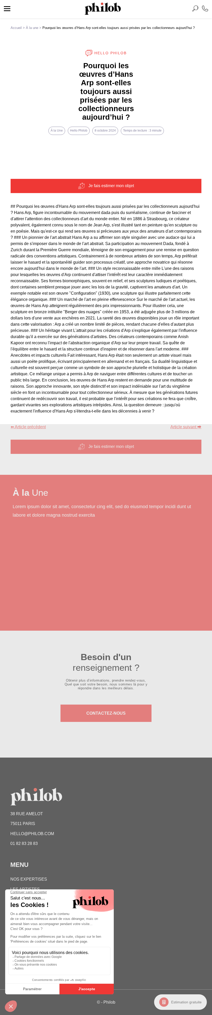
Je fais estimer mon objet (111, 186)
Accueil (16, 28)
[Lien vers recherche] (195, 9)
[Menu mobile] (7, 9)
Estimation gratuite (186, 1002)
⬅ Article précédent (28, 427)
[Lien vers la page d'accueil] (103, 13)
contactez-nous (106, 713)
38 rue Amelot (26, 814)
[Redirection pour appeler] (205, 9)
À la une (32, 28)
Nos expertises (28, 879)
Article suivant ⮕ (185, 427)
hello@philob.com (32, 833)
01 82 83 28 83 (24, 843)
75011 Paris (22, 823)
